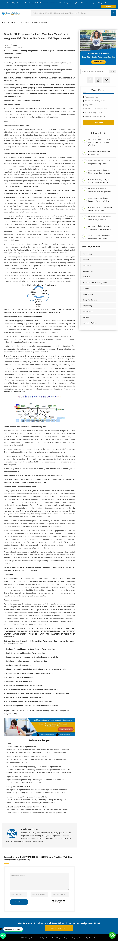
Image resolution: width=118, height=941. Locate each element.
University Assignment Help (95, 116)
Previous (7, 48)
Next (20, 48)
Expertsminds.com (33, 938)
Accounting (87, 254)
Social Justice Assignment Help (18, 787)
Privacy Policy (93, 938)
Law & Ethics (88, 294)
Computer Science (90, 300)
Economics (87, 265)
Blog (87, 938)
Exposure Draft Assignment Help (19, 777)
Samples (81, 938)
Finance (86, 259)
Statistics (86, 277)
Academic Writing (89, 323)
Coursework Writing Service (95, 101)
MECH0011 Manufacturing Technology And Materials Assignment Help (33, 767)
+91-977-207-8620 (40, 22)
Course (14, 45)
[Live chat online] (112, 935)
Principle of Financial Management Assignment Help (26, 797)
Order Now (98, 122)
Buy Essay (89, 105)
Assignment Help (91, 97)
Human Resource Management (95, 282)
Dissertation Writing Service (96, 109)
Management (88, 271)
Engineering (87, 305)
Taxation (86, 288)
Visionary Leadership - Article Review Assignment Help (27, 756)
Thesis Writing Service (93, 112)
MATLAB (86, 317)
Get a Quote (109, 6)
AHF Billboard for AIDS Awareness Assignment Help (26, 807)
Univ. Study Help (73, 938)
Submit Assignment (21, 22)
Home (6, 22)
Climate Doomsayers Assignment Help (21, 747)
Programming (88, 311)
